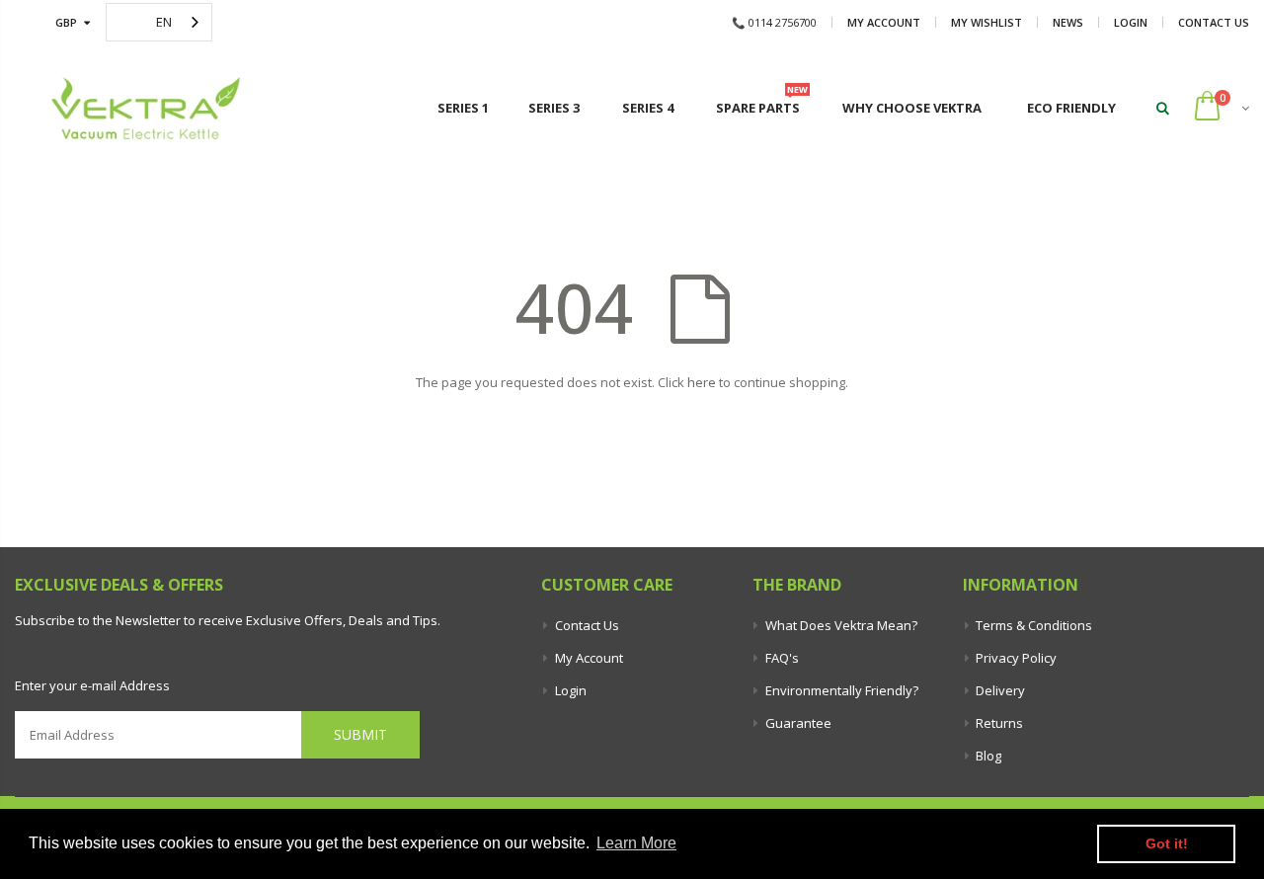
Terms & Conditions (1034, 625)
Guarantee (798, 723)
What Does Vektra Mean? (841, 625)
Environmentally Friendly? (841, 690)
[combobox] (159, 22)
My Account (883, 22)
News (1068, 22)
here (701, 382)
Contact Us (1213, 22)
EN (164, 22)
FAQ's (782, 658)
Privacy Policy (1016, 658)
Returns (999, 723)
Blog (988, 755)
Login (1130, 22)
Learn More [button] (636, 843)
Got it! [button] (1167, 843)
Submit (360, 734)
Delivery (1000, 690)
